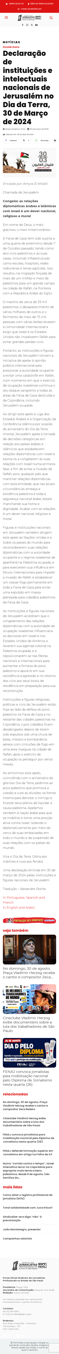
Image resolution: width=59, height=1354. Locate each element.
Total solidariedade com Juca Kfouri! (28, 1207)
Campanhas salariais (17, 1238)
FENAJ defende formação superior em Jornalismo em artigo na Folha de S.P (28, 1152)
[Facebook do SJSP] (5, 29)
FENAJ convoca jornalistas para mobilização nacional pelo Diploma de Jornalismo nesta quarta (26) (27, 1078)
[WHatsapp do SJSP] (22, 29)
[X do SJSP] (14, 29)
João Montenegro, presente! (22, 1229)
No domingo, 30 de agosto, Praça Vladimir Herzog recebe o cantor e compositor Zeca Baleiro (25, 1105)
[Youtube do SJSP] (18, 29)
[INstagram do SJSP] (9, 29)
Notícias (11, 42)
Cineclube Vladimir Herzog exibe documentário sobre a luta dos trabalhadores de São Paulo (29, 1024)
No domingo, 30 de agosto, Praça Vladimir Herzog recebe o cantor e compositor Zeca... (29, 972)
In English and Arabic (19, 907)
